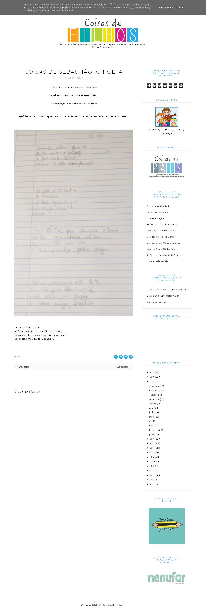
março (152, 425)
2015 (152, 443)
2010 (152, 466)
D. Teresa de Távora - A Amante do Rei (166, 289)
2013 (152, 452)
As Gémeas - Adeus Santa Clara (163, 255)
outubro (153, 394)
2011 (152, 461)
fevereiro (154, 430)
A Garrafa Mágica (155, 218)
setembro (154, 399)
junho (152, 412)
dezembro (154, 386)
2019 (152, 372)
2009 (152, 470)
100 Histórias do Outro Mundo (162, 224)
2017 (152, 381)
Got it (179, 7)
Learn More (166, 7)
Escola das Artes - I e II (158, 206)
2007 (152, 479)
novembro (154, 390)
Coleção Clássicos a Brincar (161, 236)
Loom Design (119, 605)
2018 (152, 377)
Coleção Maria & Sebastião (161, 249)
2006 (152, 484)
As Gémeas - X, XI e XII (158, 212)
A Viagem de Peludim (158, 261)
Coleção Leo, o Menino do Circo (163, 243)
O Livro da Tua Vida (157, 302)
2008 (152, 475)
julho (151, 408)
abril (151, 421)
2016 (152, 438)
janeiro (152, 434)
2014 (152, 447)
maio (151, 417)
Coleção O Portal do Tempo (161, 230)
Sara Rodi (70, 78)
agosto (153, 403)
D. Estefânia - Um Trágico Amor (163, 295)
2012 (152, 457)
